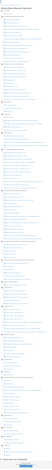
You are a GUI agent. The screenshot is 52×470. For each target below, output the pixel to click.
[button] (1, 1)
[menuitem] (1, 3)
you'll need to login (31, 464)
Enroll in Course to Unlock (26, 466)
